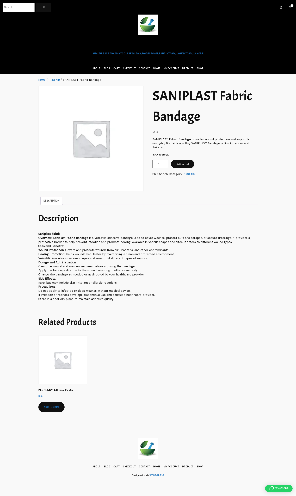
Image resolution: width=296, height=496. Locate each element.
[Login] (281, 7)
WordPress (157, 475)
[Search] (43, 7)
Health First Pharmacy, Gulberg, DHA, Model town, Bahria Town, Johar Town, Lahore (148, 53)
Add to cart (182, 164)
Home (41, 80)
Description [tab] (51, 200)
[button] (279, 488)
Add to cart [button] (51, 407)
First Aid (54, 80)
